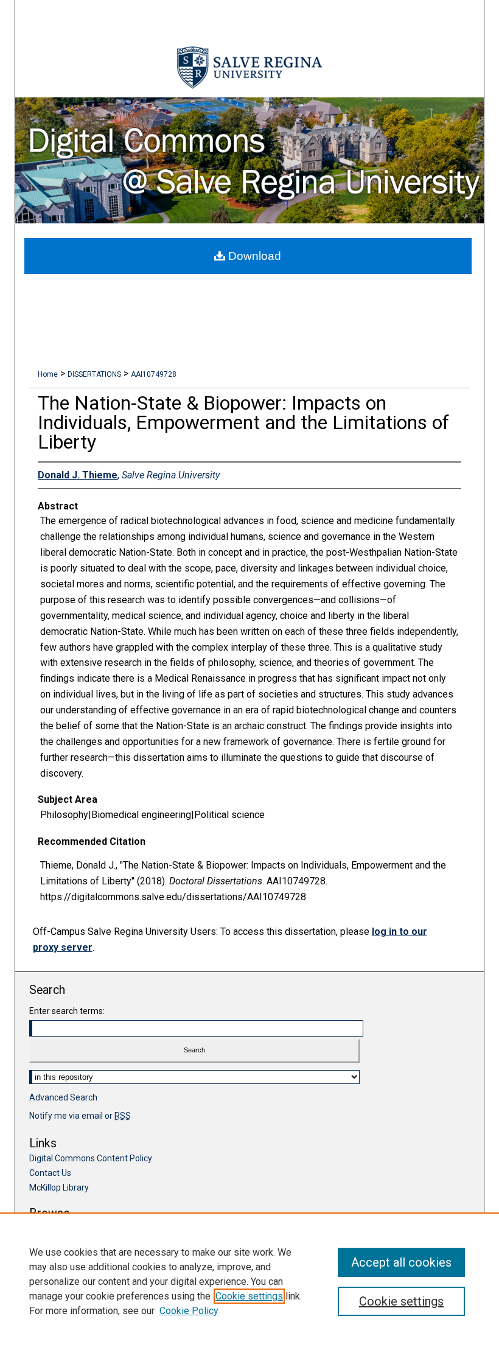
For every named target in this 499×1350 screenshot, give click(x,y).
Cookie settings (249, 1296)
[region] (249, 1281)
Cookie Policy (188, 1311)
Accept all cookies (401, 1262)
